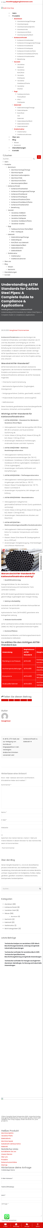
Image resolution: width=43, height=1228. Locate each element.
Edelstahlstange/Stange (25, 108)
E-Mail (29, 700)
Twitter (11, 700)
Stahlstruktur (19, 129)
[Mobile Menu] (39, 157)
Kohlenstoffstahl (20, 38)
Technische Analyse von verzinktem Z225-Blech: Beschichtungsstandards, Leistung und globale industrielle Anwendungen (22, 945)
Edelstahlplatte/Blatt (24, 121)
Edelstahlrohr (6, 1138)
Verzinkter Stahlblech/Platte (21, 221)
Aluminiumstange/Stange (26, 21)
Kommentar (6, 785)
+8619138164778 (16, 1125)
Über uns (8, 261)
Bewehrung (21, 59)
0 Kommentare (23, 330)
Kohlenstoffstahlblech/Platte (27, 54)
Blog (14, 140)
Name (4, 812)
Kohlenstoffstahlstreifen (25, 56)
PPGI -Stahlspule (17, 232)
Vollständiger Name (8, 1170)
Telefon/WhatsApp (7, 1187)
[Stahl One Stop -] (7, 8)
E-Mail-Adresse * (7, 1178)
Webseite (4, 828)
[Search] (33, 158)
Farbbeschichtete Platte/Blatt (22, 229)
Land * (3, 1195)
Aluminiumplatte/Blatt (25, 35)
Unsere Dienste (6, 1154)
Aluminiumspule (22, 24)
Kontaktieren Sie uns (8, 1151)
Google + (23, 700)
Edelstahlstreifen (23, 124)
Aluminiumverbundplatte (26, 27)
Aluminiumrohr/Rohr (24, 32)
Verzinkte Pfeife (7, 1136)
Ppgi (15, 91)
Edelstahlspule (22, 110)
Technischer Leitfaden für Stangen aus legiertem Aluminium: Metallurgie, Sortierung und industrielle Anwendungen (23, 963)
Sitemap (4, 1165)
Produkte (16, 16)
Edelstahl (17, 105)
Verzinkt (17, 62)
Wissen (10, 267)
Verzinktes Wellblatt (18, 213)
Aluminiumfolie (22, 29)
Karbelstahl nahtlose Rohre (11, 1144)
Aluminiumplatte (7, 1133)
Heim (6, 162)
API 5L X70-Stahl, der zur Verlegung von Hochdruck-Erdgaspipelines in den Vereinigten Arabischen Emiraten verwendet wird (11, 747)
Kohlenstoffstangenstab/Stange (28, 43)
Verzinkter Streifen (18, 224)
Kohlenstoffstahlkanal (25, 46)
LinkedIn (17, 700)
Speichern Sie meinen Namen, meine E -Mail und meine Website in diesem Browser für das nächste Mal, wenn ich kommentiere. (21, 840)
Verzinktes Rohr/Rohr (18, 216)
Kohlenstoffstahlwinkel (25, 40)
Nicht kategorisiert (11, 929)
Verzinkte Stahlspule (18, 218)
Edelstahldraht (22, 126)
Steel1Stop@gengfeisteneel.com (20, 1128)
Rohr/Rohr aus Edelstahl (19, 242)
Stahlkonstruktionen (24, 134)
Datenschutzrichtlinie (9, 1162)
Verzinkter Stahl (10, 910)
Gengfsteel (13, 330)
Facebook (4, 700)
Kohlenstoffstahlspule (25, 48)
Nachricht (11, 269)
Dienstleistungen (11, 272)
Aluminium (18, 19)
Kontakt (15, 150)
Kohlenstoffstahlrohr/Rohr (26, 51)
